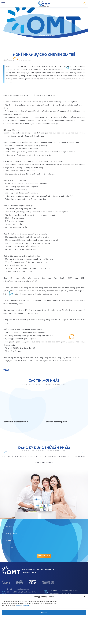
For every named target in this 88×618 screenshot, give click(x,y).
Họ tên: (9, 526)
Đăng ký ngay (44, 556)
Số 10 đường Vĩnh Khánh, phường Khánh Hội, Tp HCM (64, 592)
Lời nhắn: (10, 547)
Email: (8, 540)
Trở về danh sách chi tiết (46, 35)
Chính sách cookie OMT (22, 606)
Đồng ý (44, 612)
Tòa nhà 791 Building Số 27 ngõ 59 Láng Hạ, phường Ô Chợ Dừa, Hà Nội (22, 592)
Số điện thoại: (11, 533)
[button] (84, 596)
